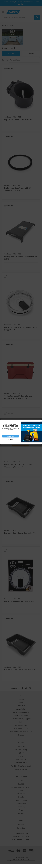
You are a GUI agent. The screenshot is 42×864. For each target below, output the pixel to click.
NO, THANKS (10, 439)
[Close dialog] (40, 421)
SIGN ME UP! (10, 436)
